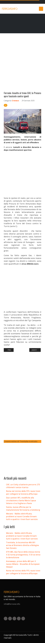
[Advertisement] (22, 63)
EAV (5, 105)
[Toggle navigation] (41, 9)
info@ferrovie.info (12, 604)
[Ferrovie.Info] (10, 9)
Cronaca (15, 100)
